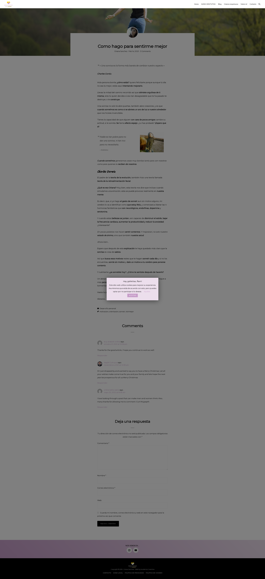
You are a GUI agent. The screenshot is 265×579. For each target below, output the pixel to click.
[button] (259, 4)
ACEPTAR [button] (132, 295)
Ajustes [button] (147, 292)
